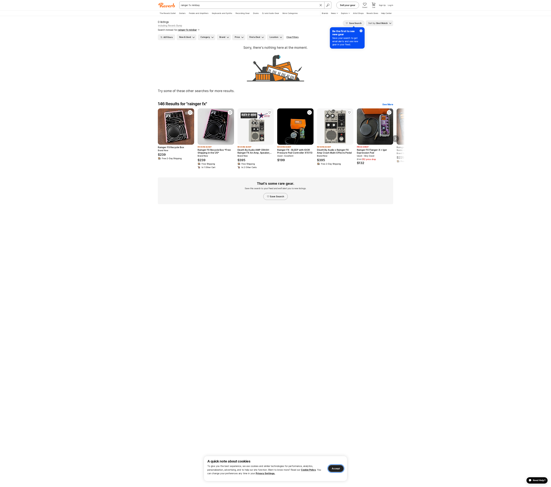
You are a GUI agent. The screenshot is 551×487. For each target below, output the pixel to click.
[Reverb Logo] (167, 5)
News (333, 13)
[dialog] (275, 468)
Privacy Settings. (265, 473)
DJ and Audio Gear (270, 13)
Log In (390, 5)
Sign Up (382, 5)
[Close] (321, 5)
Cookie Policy (308, 469)
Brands (325, 13)
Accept (336, 468)
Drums (256, 13)
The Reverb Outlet (168, 13)
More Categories (290, 13)
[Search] (327, 5)
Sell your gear (347, 5)
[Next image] (190, 126)
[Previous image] (162, 126)
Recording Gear (243, 13)
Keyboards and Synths (222, 13)
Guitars (182, 13)
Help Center (386, 13)
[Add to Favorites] (190, 112)
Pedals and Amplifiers (198, 13)
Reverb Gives (372, 13)
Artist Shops (358, 13)
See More (387, 104)
